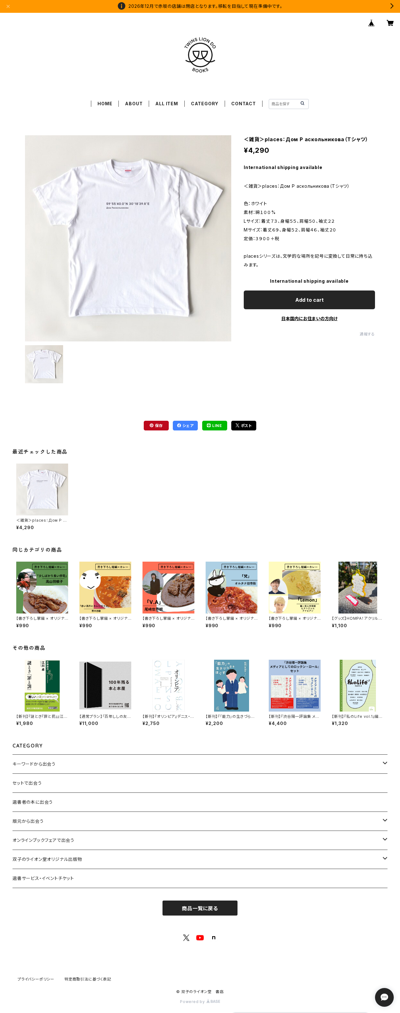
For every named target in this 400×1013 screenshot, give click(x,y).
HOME (105, 103)
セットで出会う (27, 783)
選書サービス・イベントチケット (43, 878)
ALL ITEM (166, 103)
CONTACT (243, 103)
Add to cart (309, 300)
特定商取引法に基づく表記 (87, 979)
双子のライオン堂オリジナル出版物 (47, 859)
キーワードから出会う (34, 764)
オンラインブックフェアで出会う (43, 840)
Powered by (193, 1001)
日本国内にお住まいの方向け (309, 318)
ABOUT (133, 103)
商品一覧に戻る (200, 908)
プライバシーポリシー (36, 979)
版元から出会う (28, 821)
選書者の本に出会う (32, 802)
